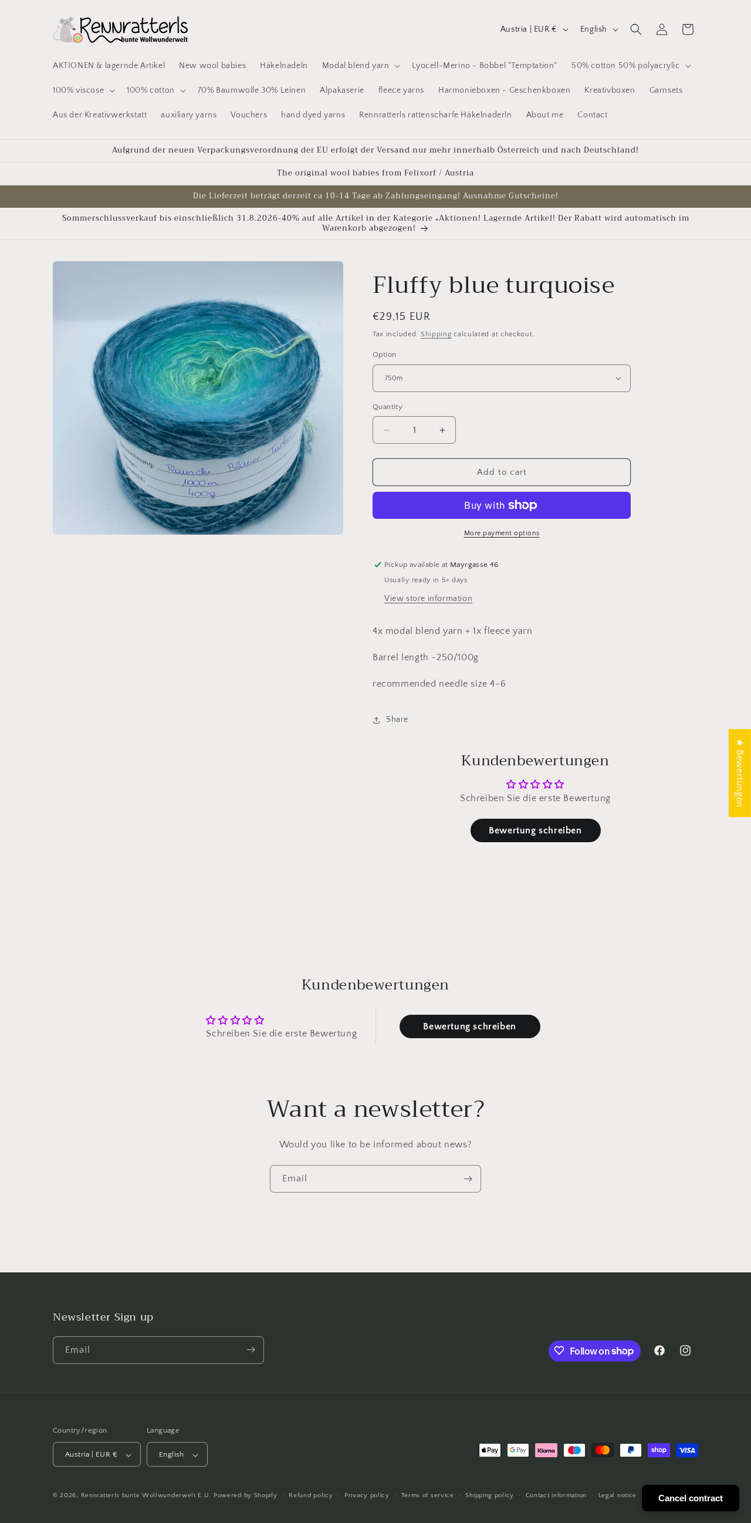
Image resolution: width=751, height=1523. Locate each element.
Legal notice (617, 1495)
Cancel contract (690, 1498)
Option (384, 354)
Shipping (436, 334)
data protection (245, 1294)
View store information (428, 598)
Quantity (387, 407)
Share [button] (397, 719)
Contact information (556, 1495)
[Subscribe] (468, 1179)
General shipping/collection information (416, 1294)
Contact (558, 1294)
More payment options (502, 533)
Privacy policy (367, 1495)
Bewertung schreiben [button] (535, 830)
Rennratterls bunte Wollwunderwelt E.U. (146, 1496)
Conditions (308, 1294)
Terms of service (427, 1495)
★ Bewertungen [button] (740, 773)
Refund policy (311, 1495)
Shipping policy (489, 1495)
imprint (191, 1294)
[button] (360, 65)
